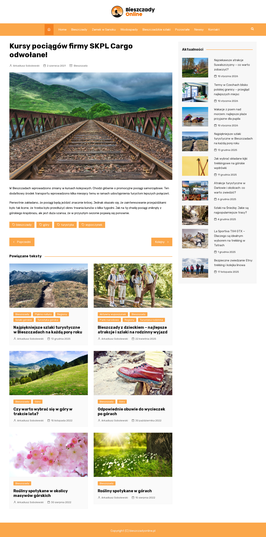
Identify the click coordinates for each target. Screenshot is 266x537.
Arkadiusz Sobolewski (26, 65)
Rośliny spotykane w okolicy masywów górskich (40, 493)
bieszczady (24, 225)
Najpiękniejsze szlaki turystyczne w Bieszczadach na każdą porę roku (47, 329)
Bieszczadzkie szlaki (157, 29)
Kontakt (214, 29)
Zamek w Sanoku (104, 29)
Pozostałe (182, 29)
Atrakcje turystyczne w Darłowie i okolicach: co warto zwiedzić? (229, 187)
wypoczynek (93, 225)
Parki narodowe (109, 319)
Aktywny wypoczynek (113, 314)
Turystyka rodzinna (151, 319)
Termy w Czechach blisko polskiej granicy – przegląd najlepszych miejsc (231, 89)
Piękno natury (43, 314)
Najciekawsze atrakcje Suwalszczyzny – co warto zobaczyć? (232, 64)
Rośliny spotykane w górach (125, 491)
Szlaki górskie (23, 319)
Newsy (199, 29)
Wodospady (129, 29)
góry (46, 225)
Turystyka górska (48, 319)
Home (62, 29)
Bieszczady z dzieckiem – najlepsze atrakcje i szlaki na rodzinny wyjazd (132, 329)
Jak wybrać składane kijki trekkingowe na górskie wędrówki (230, 163)
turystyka (67, 225)
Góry (38, 401)
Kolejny (160, 242)
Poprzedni (24, 242)
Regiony (62, 314)
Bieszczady (79, 29)
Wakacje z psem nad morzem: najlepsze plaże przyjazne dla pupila (230, 114)
